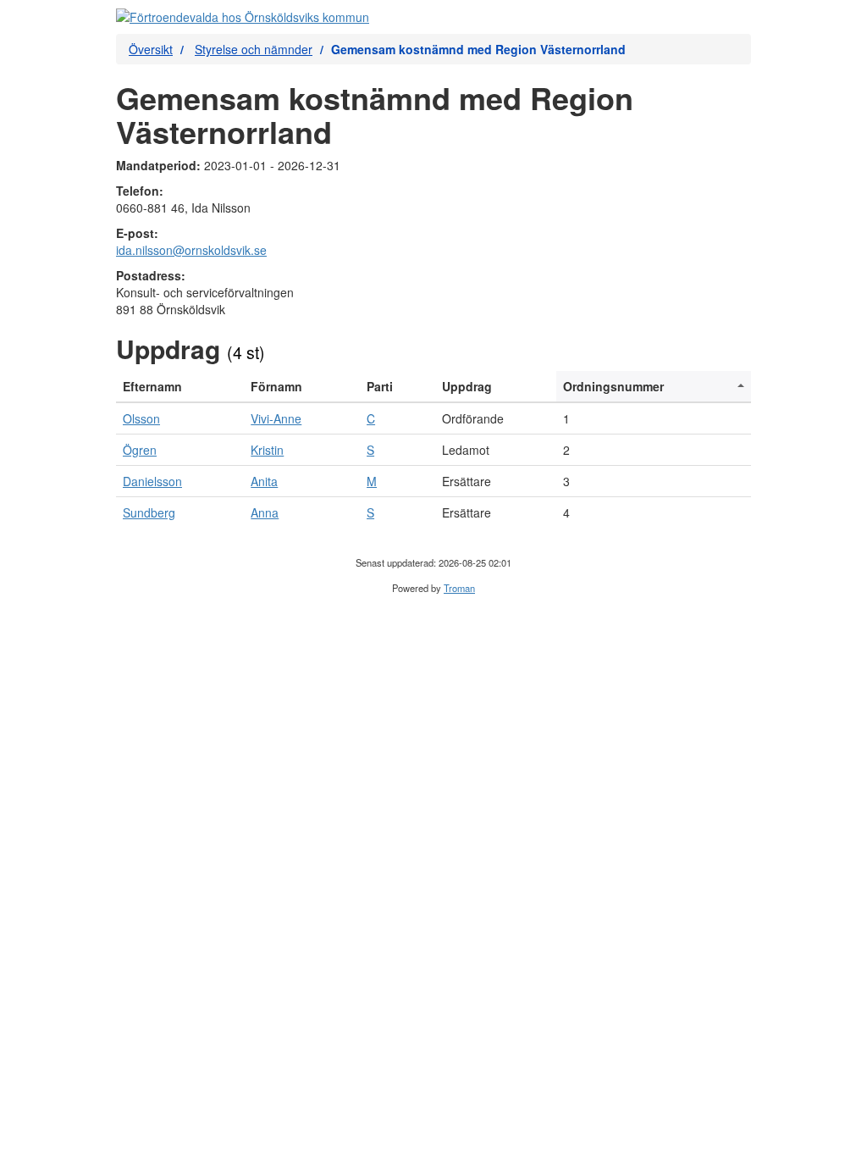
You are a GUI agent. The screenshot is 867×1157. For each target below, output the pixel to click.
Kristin (267, 449)
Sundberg (149, 512)
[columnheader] (180, 386)
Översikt (151, 49)
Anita (264, 481)
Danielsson (152, 481)
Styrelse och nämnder (253, 49)
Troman (459, 588)
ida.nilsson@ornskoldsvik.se (191, 249)
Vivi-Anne (276, 418)
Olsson (141, 418)
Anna (265, 512)
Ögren (140, 449)
